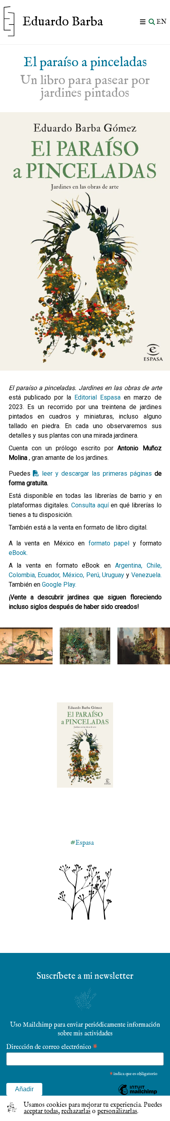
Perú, (93, 575)
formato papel (109, 543)
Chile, (154, 565)
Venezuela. (146, 575)
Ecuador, (49, 575)
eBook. (18, 553)
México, (73, 575)
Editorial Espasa (97, 397)
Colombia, (22, 575)
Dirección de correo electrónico (51, 1046)
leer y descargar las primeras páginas (96, 473)
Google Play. (59, 584)
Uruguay (114, 575)
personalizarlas (117, 1111)
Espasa (85, 843)
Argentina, (128, 565)
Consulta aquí (90, 505)
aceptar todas (41, 1111)
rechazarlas (76, 1111)
